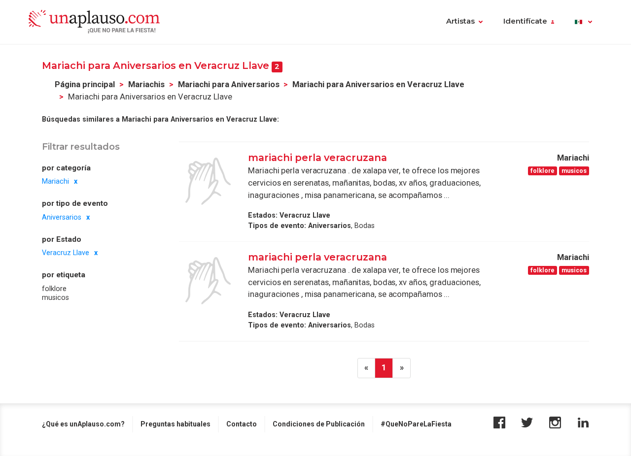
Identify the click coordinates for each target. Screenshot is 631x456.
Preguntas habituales (175, 424)
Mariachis (146, 84)
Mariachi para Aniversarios (229, 84)
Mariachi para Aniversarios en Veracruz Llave (378, 84)
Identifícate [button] (525, 21)
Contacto (241, 424)
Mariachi (55, 181)
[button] (583, 22)
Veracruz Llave (65, 253)
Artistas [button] (460, 21)
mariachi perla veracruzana (317, 157)
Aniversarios (61, 217)
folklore (54, 289)
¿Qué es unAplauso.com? (83, 424)
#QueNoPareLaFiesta (416, 424)
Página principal (85, 84)
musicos (55, 297)
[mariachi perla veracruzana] (208, 181)
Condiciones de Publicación (319, 424)
